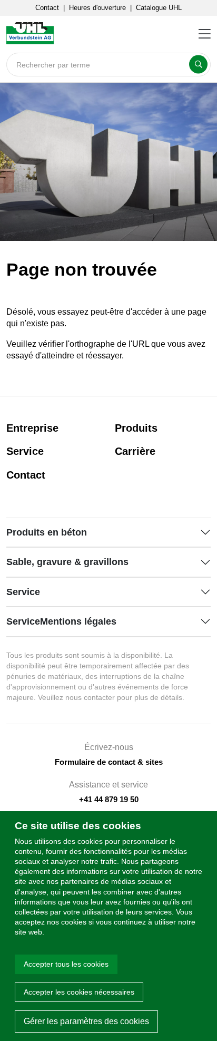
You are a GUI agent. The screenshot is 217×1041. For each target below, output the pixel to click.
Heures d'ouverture (97, 8)
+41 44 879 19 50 (109, 799)
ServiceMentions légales (61, 621)
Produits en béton (46, 532)
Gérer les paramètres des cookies (86, 1021)
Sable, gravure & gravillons (67, 562)
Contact (47, 8)
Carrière (135, 451)
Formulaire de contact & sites (109, 761)
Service (25, 451)
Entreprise (32, 428)
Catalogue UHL (159, 8)
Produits (136, 428)
